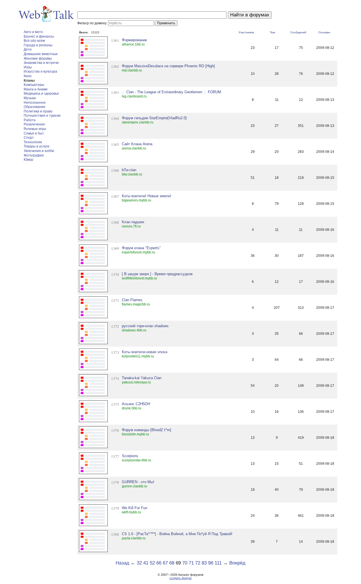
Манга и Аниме (36, 89)
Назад (122, 563)
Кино (28, 76)
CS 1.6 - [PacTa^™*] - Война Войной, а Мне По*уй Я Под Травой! (177, 534)
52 (152, 563)
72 (197, 563)
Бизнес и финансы (39, 36)
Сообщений (298, 32)
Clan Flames (132, 300)
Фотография (34, 155)
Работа (30, 120)
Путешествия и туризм (42, 116)
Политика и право (38, 111)
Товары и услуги (36, 146)
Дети (28, 49)
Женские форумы (38, 58)
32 (139, 563)
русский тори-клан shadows (145, 326)
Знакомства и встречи (41, 63)
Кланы (29, 81)
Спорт (29, 138)
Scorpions (130, 456)
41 (145, 563)
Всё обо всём (34, 41)
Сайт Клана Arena (137, 144)
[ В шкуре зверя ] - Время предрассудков (157, 274)
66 (158, 563)
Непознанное (35, 103)
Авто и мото (33, 32)
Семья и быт (34, 133)
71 (191, 563)
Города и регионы (38, 45)
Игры (28, 67)
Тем (272, 32)
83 (204, 563)
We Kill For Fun (134, 508)
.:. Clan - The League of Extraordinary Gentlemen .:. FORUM (171, 92)
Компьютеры (34, 85)
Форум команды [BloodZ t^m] (146, 430)
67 (165, 563)
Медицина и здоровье (41, 93)
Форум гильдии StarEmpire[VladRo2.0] (154, 118)
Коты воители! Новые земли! (146, 196)
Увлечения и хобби (39, 151)
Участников (246, 32)
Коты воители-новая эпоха (144, 352)
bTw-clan (129, 170)
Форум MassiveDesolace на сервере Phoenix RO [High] (168, 66)
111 (218, 563)
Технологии (33, 142)
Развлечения (34, 124)
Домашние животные (41, 54)
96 (210, 563)
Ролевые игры (35, 129)
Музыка (30, 98)
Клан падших (133, 222)
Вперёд (237, 563)
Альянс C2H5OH (136, 404)
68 (171, 563)
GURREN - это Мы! (138, 482)
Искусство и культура (40, 71)
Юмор (28, 160)
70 (184, 563)
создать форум (180, 578)
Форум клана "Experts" (141, 248)
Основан (324, 32)
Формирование (134, 40)
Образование (34, 107)
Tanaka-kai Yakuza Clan (141, 378)
